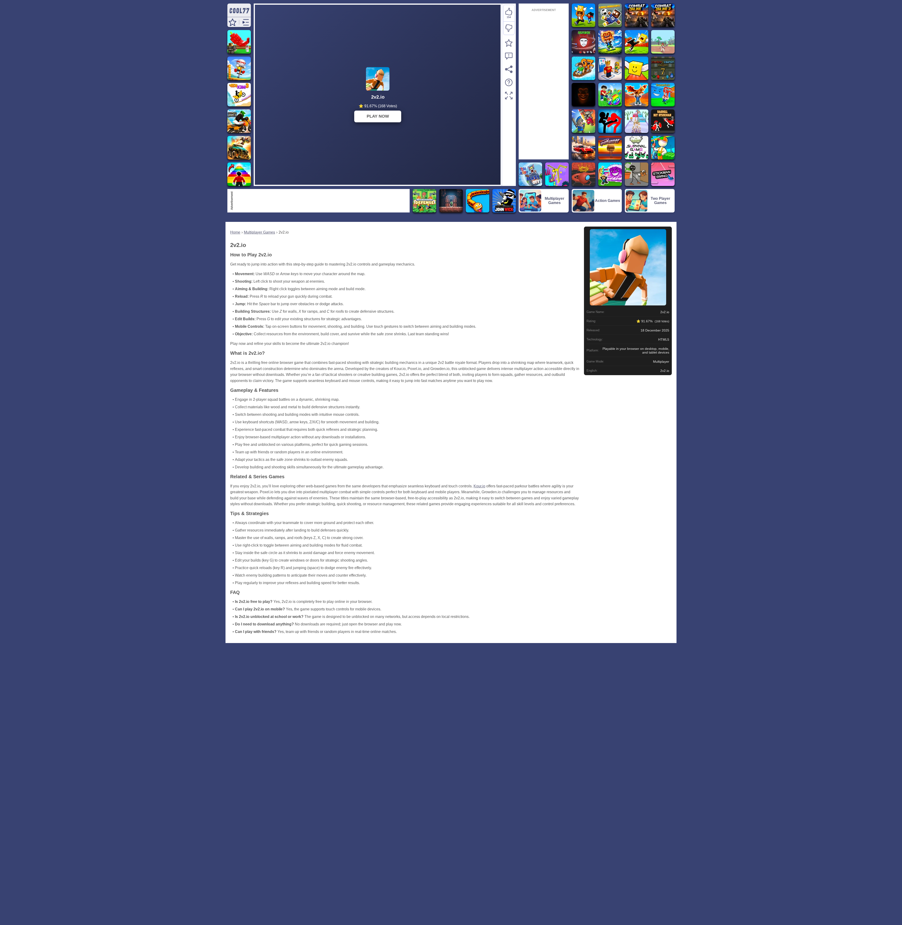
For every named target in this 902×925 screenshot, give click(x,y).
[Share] (509, 69)
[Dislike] (508, 28)
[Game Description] (509, 82)
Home (235, 232)
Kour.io (479, 486)
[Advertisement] (321, 200)
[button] (232, 22)
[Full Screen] (509, 95)
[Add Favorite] (509, 43)
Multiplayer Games (259, 232)
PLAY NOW (378, 116)
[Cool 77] (239, 15)
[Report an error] (509, 56)
